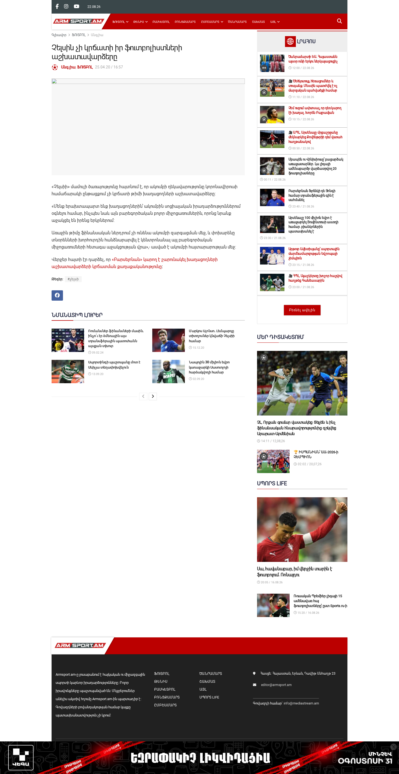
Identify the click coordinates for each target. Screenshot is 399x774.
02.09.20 (198, 379)
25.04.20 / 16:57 (109, 67)
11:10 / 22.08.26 (303, 97)
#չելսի (73, 279)
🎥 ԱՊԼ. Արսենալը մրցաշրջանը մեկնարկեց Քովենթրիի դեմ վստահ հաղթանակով (316, 137)
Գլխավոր (59, 35)
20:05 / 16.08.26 (271, 582)
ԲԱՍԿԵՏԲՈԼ (161, 22)
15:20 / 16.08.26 (308, 613)
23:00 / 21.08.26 (303, 287)
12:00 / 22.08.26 (303, 68)
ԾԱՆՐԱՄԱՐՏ (237, 22)
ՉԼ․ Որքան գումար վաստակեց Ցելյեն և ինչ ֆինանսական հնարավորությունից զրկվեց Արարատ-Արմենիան (297, 428)
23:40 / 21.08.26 (303, 206)
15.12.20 (198, 348)
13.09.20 (97, 374)
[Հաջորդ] (153, 396)
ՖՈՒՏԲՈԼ (118, 22)
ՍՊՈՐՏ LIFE (209, 697)
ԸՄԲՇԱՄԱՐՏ (210, 22)
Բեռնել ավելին (302, 310)
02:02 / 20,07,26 (309, 464)
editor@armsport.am (276, 685)
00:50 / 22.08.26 (303, 148)
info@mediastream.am (301, 703)
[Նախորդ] (143, 396)
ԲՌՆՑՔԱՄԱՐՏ (185, 22)
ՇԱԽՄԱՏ (258, 22)
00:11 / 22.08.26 (274, 179)
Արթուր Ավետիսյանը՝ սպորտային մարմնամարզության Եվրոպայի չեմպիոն (314, 253)
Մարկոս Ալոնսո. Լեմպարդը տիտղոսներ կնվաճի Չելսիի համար (212, 335)
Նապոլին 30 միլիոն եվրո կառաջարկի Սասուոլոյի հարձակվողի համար (209, 367)
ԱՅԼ (273, 22)
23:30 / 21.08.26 (274, 238)
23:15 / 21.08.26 (303, 265)
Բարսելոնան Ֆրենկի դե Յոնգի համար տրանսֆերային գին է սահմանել (312, 195)
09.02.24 (97, 352)
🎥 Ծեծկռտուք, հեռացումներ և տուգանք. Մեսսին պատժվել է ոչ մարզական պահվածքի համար (313, 85)
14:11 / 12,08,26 (272, 441)
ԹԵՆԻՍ (138, 22)
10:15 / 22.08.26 (303, 119)
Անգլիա (97, 35)
